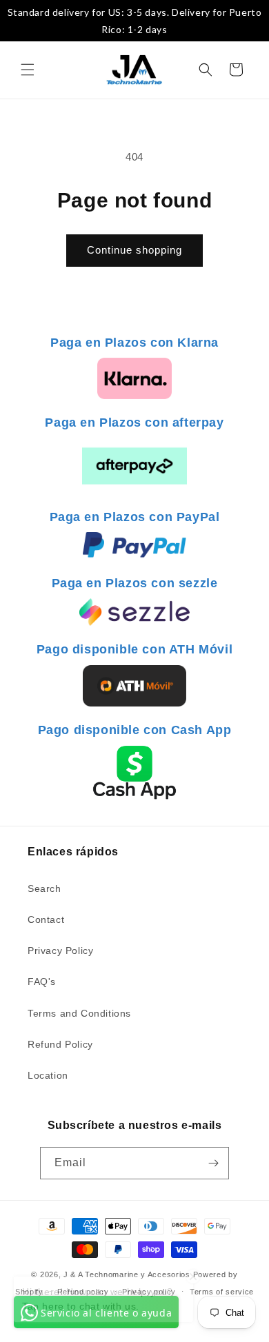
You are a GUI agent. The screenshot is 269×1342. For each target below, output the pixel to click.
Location (48, 1075)
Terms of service (222, 1292)
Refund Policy (60, 1044)
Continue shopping (134, 250)
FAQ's (42, 981)
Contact (46, 919)
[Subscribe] (213, 1163)
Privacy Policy (60, 950)
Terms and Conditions (79, 1013)
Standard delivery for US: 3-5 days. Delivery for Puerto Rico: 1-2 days (135, 20)
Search (44, 888)
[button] (27, 69)
